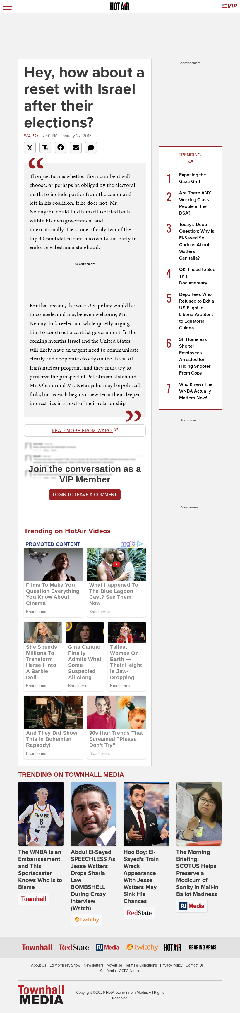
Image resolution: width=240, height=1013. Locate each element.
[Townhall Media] (41, 994)
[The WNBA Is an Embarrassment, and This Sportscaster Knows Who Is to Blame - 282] (41, 814)
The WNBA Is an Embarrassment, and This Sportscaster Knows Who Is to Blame (40, 870)
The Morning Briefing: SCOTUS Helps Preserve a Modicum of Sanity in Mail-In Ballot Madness (197, 873)
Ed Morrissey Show (64, 965)
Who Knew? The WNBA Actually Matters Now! (195, 391)
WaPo (32, 135)
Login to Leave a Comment (85, 495)
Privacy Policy (171, 965)
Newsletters (93, 965)
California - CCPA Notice (120, 971)
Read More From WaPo (82, 431)
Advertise (114, 965)
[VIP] (229, 6)
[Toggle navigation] (7, 6)
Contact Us (195, 965)
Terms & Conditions (141, 965)
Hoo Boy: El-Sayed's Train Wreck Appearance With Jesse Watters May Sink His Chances (141, 877)
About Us (38, 965)
